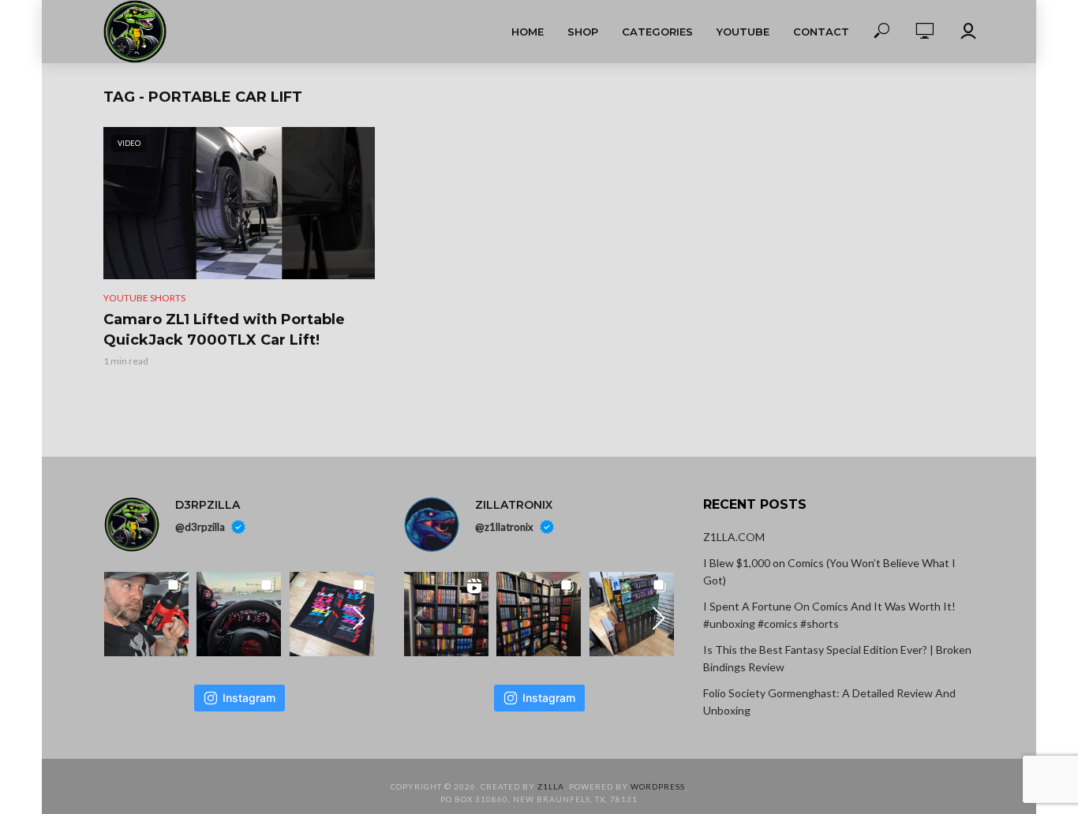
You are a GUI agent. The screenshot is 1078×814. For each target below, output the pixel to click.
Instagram (249, 697)
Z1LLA (550, 786)
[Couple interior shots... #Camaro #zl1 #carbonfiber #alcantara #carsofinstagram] (239, 614)
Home (527, 31)
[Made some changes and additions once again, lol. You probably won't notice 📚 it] (538, 614)
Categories (657, 31)
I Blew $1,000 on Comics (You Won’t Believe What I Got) (829, 571)
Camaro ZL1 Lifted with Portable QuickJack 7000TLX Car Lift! (224, 330)
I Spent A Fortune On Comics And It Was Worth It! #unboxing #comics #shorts (829, 614)
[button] (359, 618)
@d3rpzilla (200, 527)
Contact (821, 31)
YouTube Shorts (144, 298)
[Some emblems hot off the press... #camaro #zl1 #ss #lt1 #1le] (332, 614)
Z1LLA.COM (734, 536)
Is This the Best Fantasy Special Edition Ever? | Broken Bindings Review (837, 658)
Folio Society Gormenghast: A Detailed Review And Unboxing (829, 701)
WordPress (658, 786)
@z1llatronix (504, 527)
